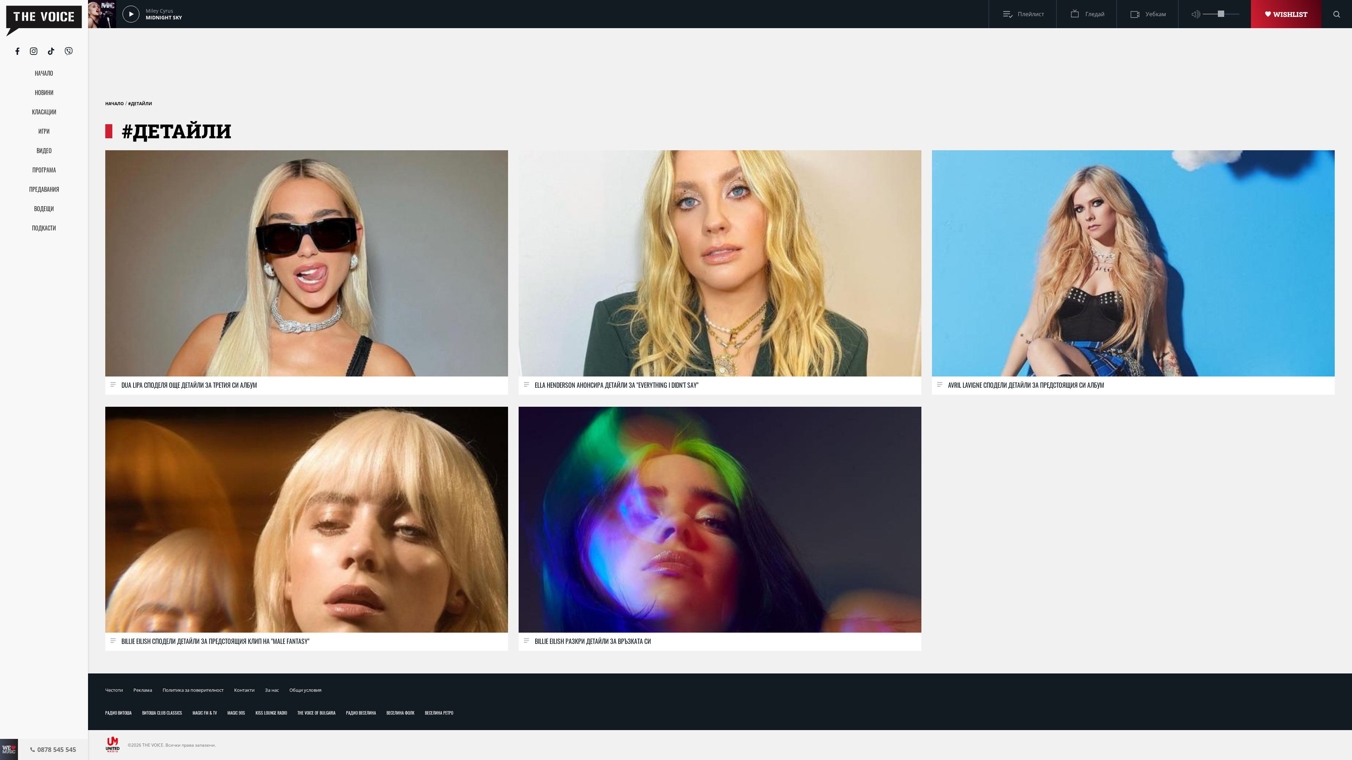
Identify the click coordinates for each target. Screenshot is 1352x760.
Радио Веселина (361, 713)
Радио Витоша (118, 713)
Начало (114, 104)
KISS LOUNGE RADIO (271, 713)
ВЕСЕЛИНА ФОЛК (400, 713)
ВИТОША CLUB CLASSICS (162, 713)
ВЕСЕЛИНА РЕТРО (439, 713)
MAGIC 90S (236, 713)
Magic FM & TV (205, 713)
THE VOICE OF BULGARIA (317, 713)
